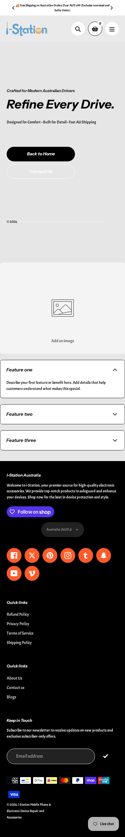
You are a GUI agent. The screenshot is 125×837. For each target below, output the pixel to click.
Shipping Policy (19, 642)
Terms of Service (20, 633)
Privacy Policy (18, 623)
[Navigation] (112, 29)
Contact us (16, 687)
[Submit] (105, 756)
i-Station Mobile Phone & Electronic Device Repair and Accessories (61, 221)
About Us (14, 678)
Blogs (11, 697)
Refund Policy (18, 614)
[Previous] (14, 8)
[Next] (111, 8)
